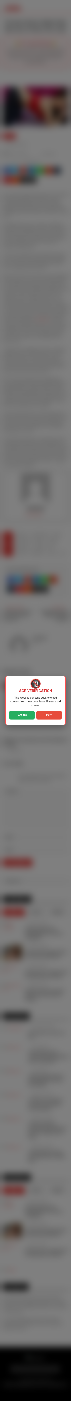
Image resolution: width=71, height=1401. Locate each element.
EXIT (49, 715)
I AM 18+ (22, 715)
